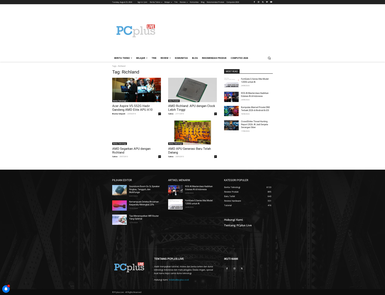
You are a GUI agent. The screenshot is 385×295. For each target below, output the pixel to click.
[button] (269, 58)
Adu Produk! (174, 101)
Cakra (170, 114)
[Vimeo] (267, 2)
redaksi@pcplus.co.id (179, 279)
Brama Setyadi (118, 114)
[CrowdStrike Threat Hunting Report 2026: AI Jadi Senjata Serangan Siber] (231, 125)
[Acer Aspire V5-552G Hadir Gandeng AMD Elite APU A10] (136, 90)
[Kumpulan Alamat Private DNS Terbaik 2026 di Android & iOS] (231, 111)
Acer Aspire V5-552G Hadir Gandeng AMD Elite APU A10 (132, 107)
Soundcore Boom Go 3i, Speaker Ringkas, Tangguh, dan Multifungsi (144, 189)
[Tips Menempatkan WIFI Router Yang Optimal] (119, 220)
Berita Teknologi (119, 101)
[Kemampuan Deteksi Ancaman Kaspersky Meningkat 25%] (119, 205)
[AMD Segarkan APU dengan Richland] (136, 133)
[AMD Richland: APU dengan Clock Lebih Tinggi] (192, 90)
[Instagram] (258, 2)
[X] (263, 2)
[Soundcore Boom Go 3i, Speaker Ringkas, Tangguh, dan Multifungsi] (119, 190)
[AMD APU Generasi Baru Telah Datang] (192, 133)
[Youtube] (271, 2)
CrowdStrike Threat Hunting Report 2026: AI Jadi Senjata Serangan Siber (254, 124)
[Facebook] (254, 2)
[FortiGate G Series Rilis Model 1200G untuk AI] (231, 83)
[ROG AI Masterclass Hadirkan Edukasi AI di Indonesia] (231, 97)
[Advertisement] (216, 31)
